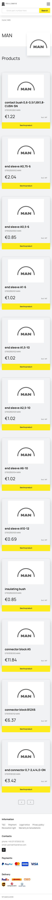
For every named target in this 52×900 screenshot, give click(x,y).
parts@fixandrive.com (16, 844)
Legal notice (24, 824)
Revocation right (9, 828)
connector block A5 (18, 649)
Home (4, 20)
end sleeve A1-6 (15, 287)
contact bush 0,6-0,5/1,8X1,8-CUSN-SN (25, 104)
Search (44, 10)
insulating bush (15, 589)
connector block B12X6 (20, 709)
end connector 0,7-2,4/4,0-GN (25, 770)
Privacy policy (38, 824)
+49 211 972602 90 (16, 841)
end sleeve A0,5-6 (17, 227)
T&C (3, 824)
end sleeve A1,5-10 (17, 347)
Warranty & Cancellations (29, 828)
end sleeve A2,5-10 (17, 408)
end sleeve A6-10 (16, 468)
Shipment (12, 824)
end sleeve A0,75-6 (18, 166)
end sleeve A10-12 (17, 528)
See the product (26, 125)
